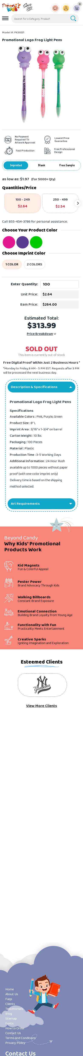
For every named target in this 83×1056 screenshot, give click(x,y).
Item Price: (29, 305)
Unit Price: (29, 294)
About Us (11, 994)
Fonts (9, 1023)
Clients (10, 1004)
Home (9, 989)
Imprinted (16, 165)
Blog (8, 1013)
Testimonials (14, 1008)
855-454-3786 (19, 222)
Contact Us (13, 1033)
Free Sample (67, 165)
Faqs (8, 999)
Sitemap (11, 1018)
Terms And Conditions (20, 1038)
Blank (41, 165)
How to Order (15, 1028)
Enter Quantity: (24, 284)
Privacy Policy (15, 1043)
